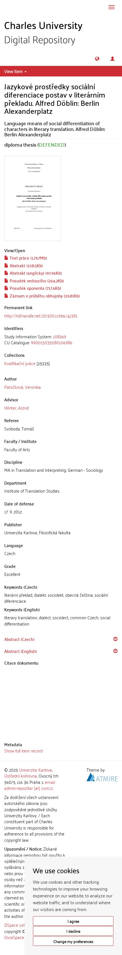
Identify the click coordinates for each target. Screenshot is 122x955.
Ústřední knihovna (20, 776)
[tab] (61, 339)
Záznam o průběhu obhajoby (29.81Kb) (44, 296)
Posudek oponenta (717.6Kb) (35, 288)
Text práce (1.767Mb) (28, 258)
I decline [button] (73, 930)
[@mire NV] (102, 776)
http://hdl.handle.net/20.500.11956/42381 (40, 315)
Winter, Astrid (16, 408)
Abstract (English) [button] (20, 651)
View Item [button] (14, 71)
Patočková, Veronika (22, 387)
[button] (97, 59)
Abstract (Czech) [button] (19, 639)
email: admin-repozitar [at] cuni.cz (29, 785)
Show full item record (23, 750)
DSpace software (19, 925)
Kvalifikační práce (19, 363)
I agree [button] (73, 920)
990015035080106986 (51, 342)
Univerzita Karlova (35, 770)
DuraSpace (14, 937)
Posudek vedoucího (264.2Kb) (36, 280)
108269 (59, 336)
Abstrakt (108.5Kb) (26, 265)
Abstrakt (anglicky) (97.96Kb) (35, 273)
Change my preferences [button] (73, 941)
